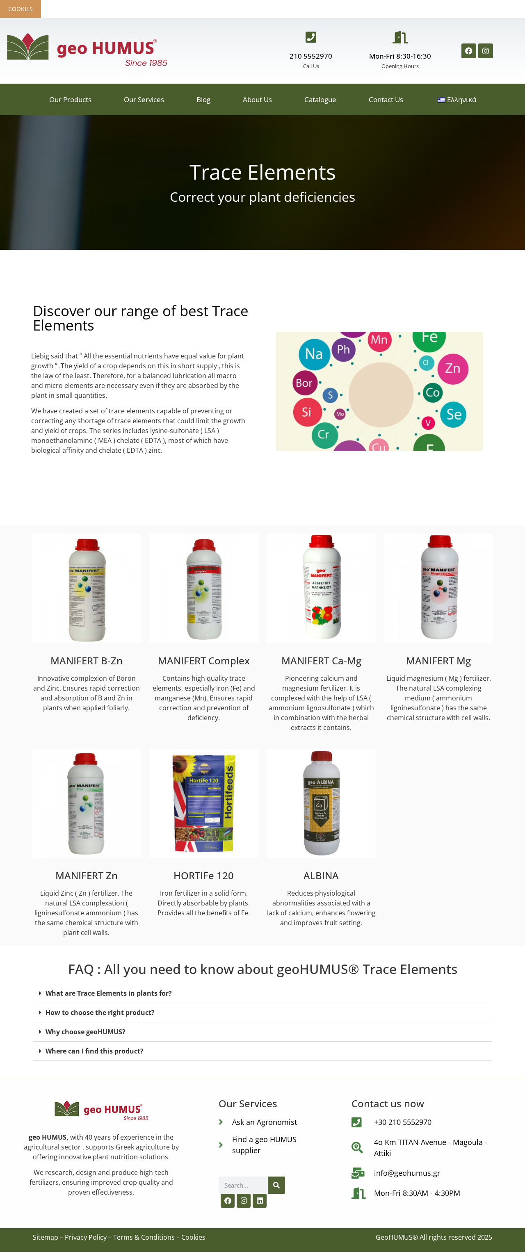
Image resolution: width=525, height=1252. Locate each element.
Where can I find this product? (95, 1051)
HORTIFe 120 (203, 875)
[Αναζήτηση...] (276, 1185)
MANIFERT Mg (438, 660)
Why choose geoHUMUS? (86, 1031)
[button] (262, 993)
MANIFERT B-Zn (86, 660)
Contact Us (386, 99)
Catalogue (320, 99)
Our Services (144, 99)
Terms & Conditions (144, 1237)
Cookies (20, 9)
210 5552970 (311, 56)
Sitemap (45, 1237)
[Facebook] (468, 50)
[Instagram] (485, 50)
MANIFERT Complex (204, 660)
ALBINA (321, 875)
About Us (257, 99)
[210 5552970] (311, 37)
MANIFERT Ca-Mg (321, 660)
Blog (203, 99)
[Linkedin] (260, 1201)
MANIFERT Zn (86, 875)
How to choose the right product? (100, 1012)
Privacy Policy (86, 1237)
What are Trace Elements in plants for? (109, 993)
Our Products (70, 99)
